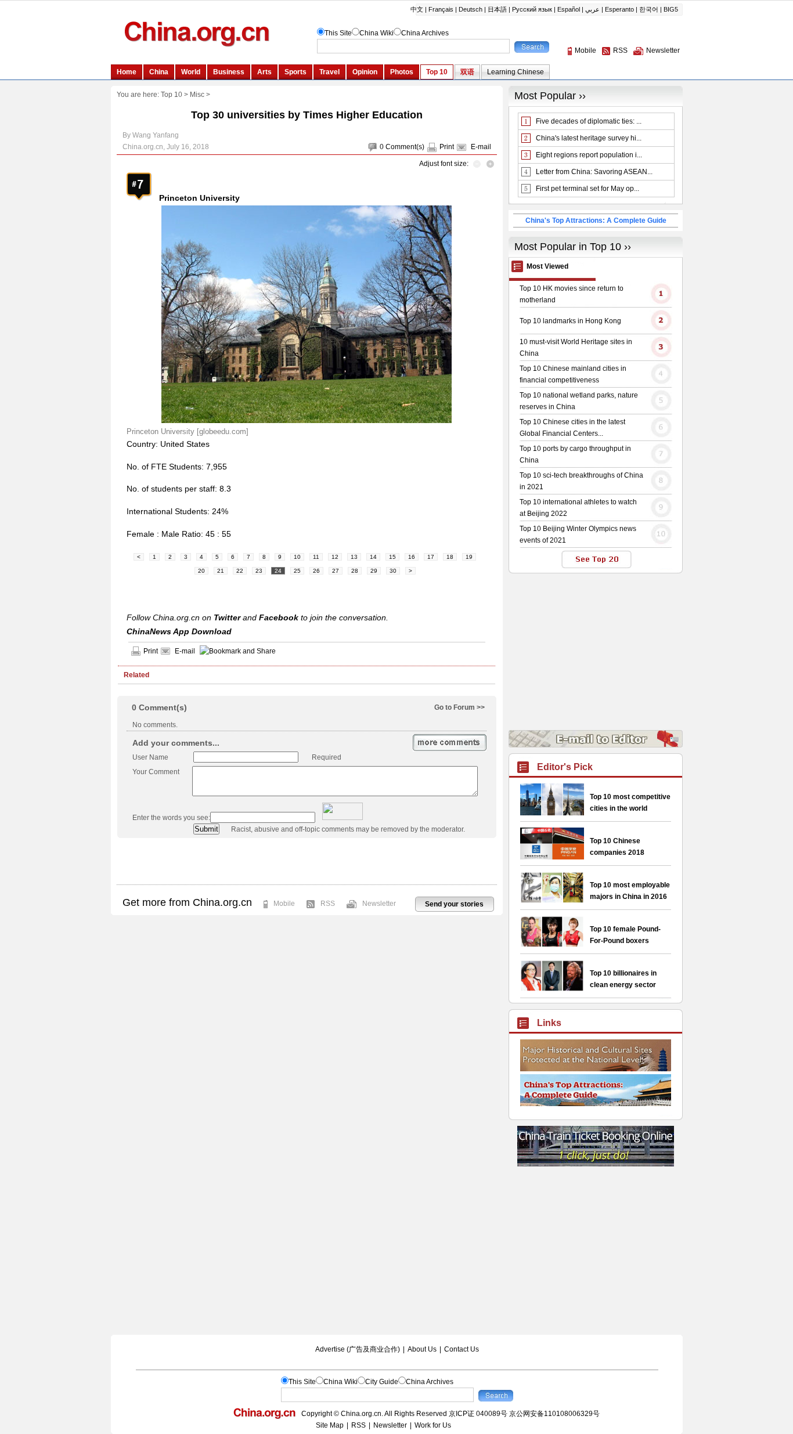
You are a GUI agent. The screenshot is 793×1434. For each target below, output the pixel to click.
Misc (197, 95)
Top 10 (171, 95)
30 (393, 571)
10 (297, 557)
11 (316, 557)
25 (297, 571)
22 (239, 571)
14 (373, 557)
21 (220, 571)
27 (335, 571)
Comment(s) (404, 147)
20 (201, 571)
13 (354, 557)
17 (430, 557)
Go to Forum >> (459, 707)
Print (446, 147)
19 (469, 557)
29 (373, 571)
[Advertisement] (306, 861)
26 (316, 571)
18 (449, 557)
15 (392, 557)
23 (258, 571)
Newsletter (379, 904)
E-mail (481, 147)
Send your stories (454, 904)
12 (334, 557)
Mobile (284, 904)
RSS (327, 904)
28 (354, 571)
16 (411, 557)
